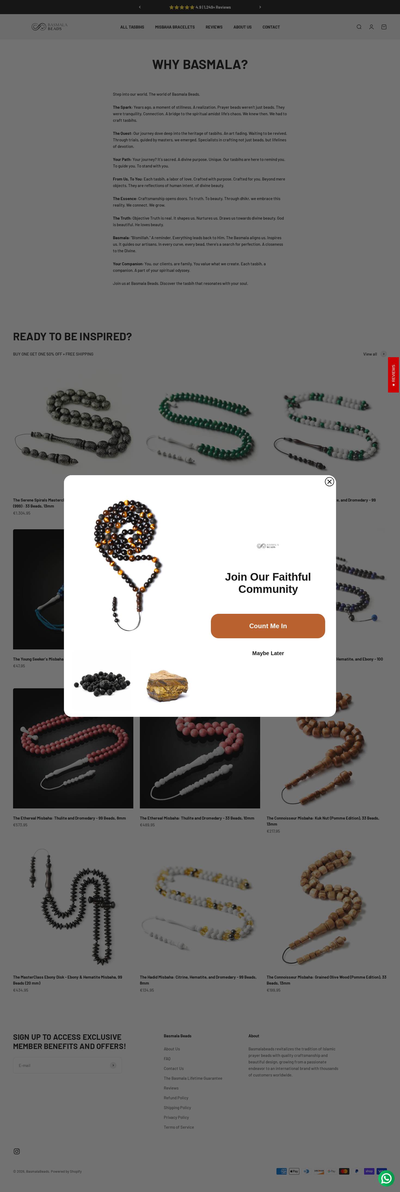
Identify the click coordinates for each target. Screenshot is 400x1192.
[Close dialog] (329, 481)
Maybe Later (268, 653)
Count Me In (268, 626)
